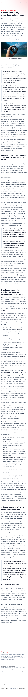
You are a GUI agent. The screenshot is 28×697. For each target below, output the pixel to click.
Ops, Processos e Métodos (8, 10)
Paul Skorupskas (13, 58)
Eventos (13, 678)
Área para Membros (5, 678)
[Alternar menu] (26, 3)
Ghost (20, 688)
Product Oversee (4, 688)
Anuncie (12, 681)
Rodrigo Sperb (17, 39)
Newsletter (19, 678)
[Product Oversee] (4, 2)
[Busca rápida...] (23, 3)
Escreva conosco (5, 681)
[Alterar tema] (21, 3)
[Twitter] (4, 684)
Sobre (18, 681)
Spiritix (23, 688)
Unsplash (20, 58)
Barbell (9, 532)
